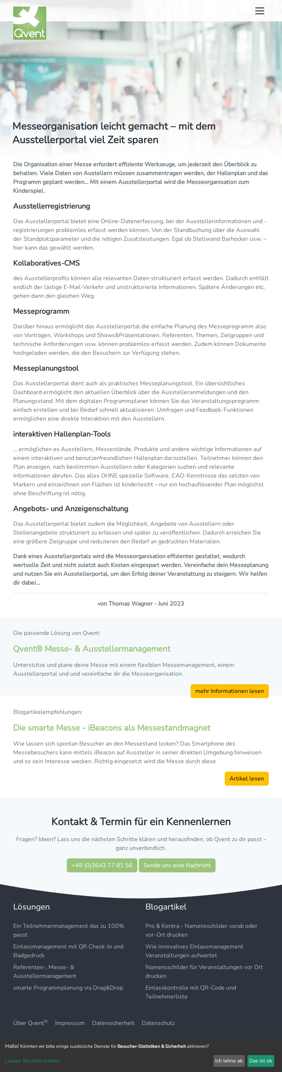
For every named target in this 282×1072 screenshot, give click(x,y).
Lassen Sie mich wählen (32, 1060)
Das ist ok (260, 1060)
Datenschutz (158, 1023)
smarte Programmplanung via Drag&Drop (68, 988)
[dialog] (141, 1055)
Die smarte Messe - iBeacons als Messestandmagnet (111, 727)
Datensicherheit (113, 1023)
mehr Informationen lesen (229, 691)
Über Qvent (30, 1023)
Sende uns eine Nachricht (177, 865)
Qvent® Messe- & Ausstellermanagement (91, 648)
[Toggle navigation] (260, 11)
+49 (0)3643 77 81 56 (102, 865)
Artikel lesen (246, 779)
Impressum (70, 1023)
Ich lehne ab (229, 1060)
